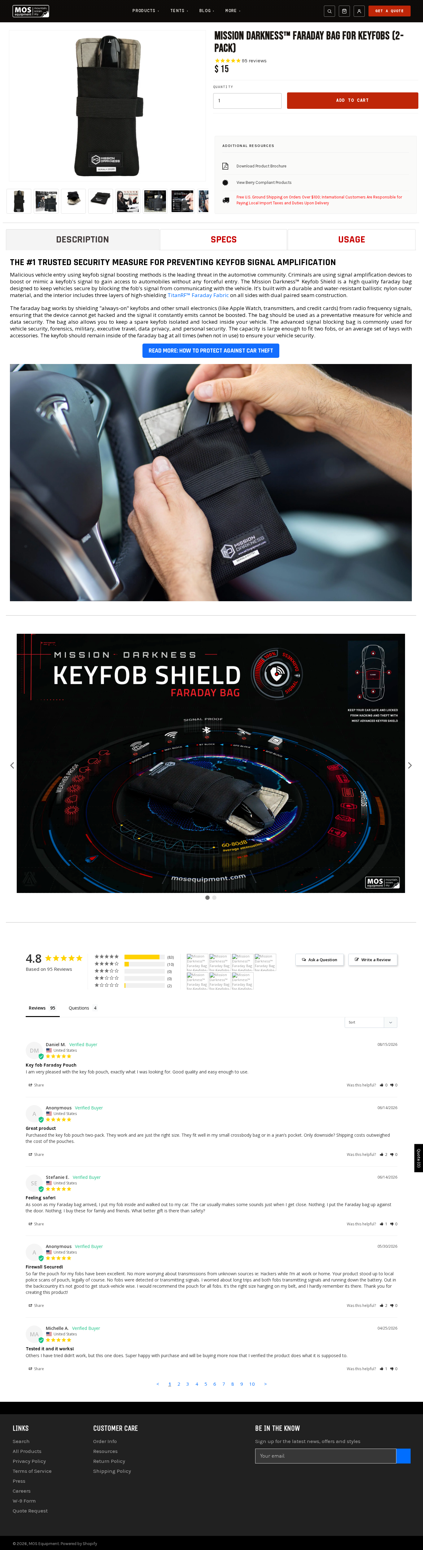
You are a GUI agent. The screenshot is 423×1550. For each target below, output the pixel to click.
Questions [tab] (79, 1008)
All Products (27, 1451)
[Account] (359, 11)
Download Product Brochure (261, 166)
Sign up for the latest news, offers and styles (307, 1441)
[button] (12, 765)
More (233, 10)
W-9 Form (24, 1501)
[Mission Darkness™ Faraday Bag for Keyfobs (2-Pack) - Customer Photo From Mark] (197, 981)
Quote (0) (418, 1158)
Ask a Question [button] (322, 959)
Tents (179, 10)
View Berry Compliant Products (264, 182)
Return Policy (109, 1461)
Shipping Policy (112, 1471)
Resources (105, 1451)
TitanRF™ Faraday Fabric (198, 295)
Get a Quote (389, 11)
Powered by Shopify (79, 1543)
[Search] (329, 11)
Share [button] (38, 1085)
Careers (22, 1491)
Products (146, 10)
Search (21, 1441)
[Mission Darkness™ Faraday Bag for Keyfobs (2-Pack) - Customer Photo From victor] (220, 981)
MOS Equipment (44, 1543)
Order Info (105, 1441)
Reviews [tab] (37, 1008)
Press (19, 1481)
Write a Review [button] (376, 959)
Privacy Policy (29, 1461)
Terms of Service (32, 1471)
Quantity (223, 87)
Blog (207, 10)
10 (252, 1384)
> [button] (265, 1384)
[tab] (82, 239)
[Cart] (344, 11)
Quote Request (30, 1511)
